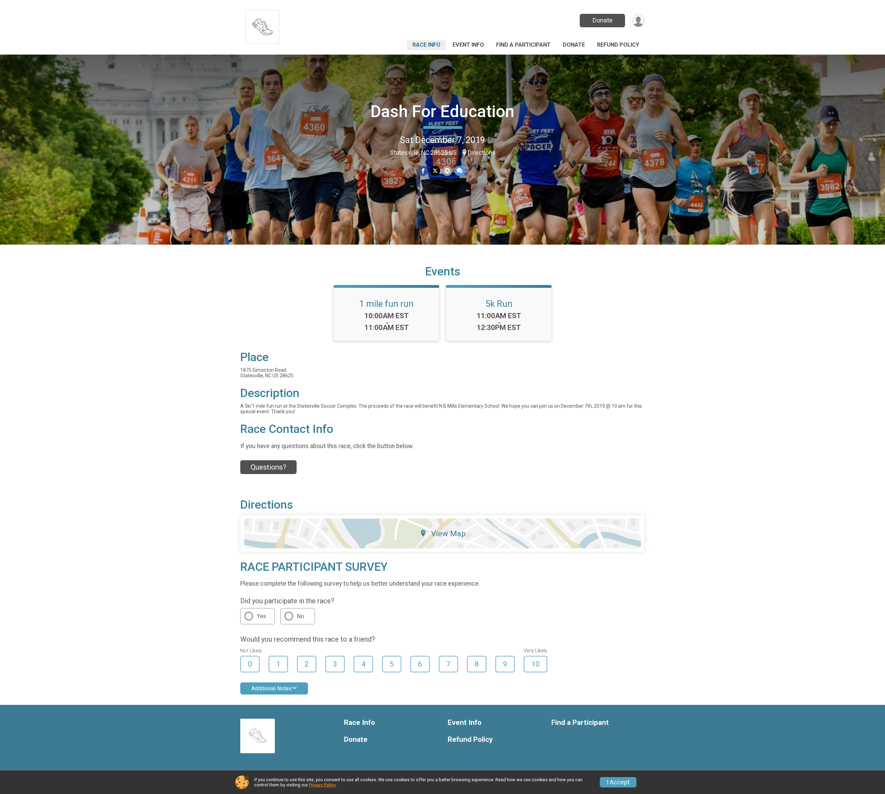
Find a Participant (523, 44)
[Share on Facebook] (423, 171)
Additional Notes (271, 688)
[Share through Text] (459, 171)
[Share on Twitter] (435, 171)
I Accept (618, 782)
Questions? (268, 467)
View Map (448, 533)
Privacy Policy (322, 784)
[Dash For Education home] (262, 25)
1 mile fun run (386, 304)
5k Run (498, 304)
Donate (603, 20)
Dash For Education (442, 111)
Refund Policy (618, 44)
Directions (481, 152)
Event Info (468, 44)
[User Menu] (638, 20)
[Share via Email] (447, 171)
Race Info (426, 44)
